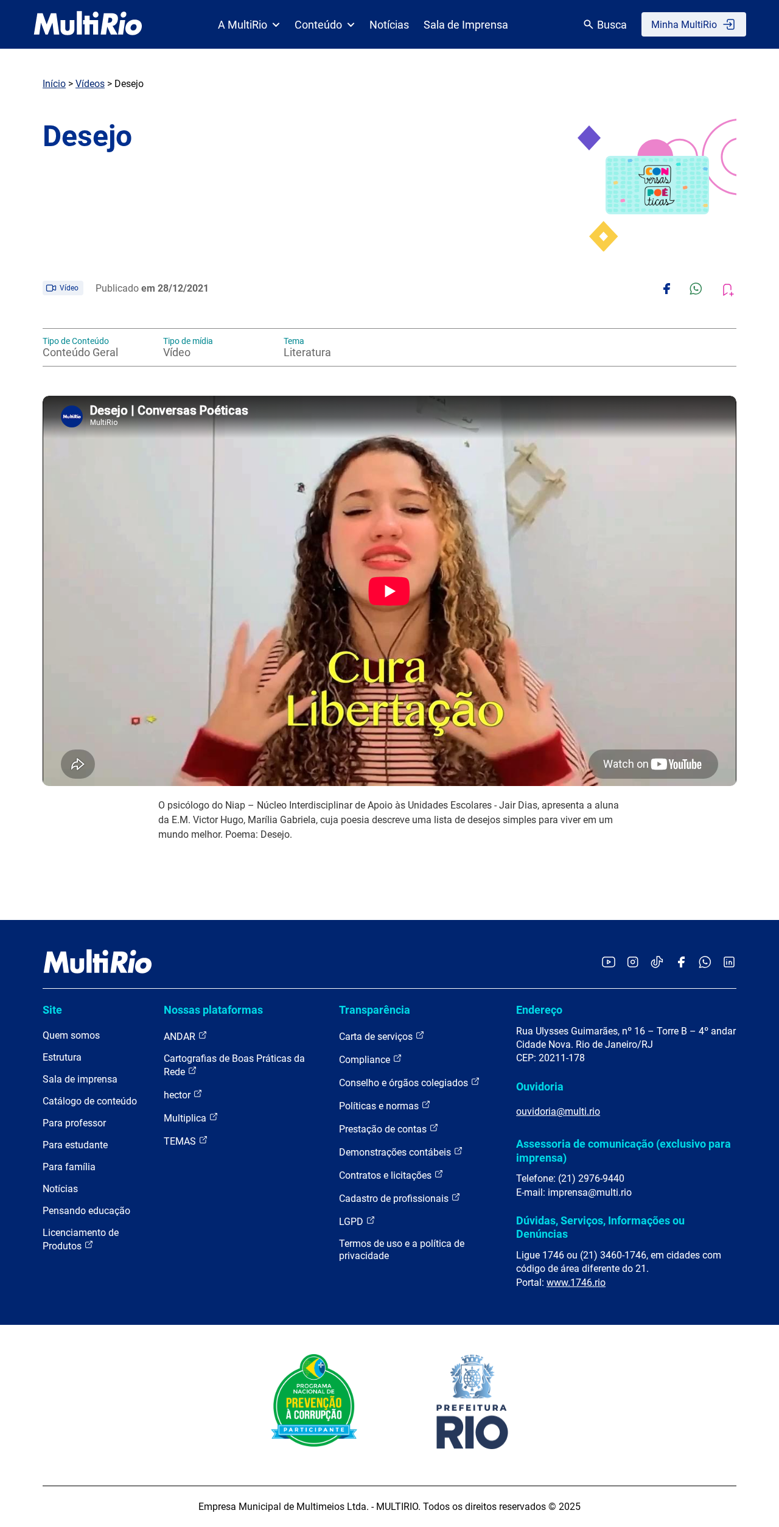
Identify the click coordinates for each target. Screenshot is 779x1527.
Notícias (389, 24)
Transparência (374, 1009)
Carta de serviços (377, 1036)
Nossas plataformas (213, 1009)
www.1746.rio (576, 1282)
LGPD (352, 1221)
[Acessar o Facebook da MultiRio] (681, 963)
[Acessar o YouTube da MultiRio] (608, 963)
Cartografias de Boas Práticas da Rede (234, 1065)
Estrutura (62, 1057)
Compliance (366, 1059)
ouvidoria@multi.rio (558, 1111)
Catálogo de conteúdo (90, 1101)
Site (52, 1009)
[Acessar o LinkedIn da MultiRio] (729, 963)
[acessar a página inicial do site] (88, 24)
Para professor (74, 1123)
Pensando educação (86, 1210)
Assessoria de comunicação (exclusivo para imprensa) (623, 1150)
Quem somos (71, 1035)
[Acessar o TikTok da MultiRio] (657, 963)
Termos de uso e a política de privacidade (401, 1250)
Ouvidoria (540, 1086)
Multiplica (186, 1118)
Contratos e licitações (386, 1175)
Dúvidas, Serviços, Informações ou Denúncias (600, 1227)
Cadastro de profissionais (395, 1198)
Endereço (539, 1009)
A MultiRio (242, 24)
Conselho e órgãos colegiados (404, 1083)
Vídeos (90, 84)
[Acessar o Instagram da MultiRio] (632, 963)
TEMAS (181, 1141)
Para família (69, 1167)
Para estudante (75, 1145)
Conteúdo (318, 24)
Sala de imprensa (80, 1079)
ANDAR (181, 1036)
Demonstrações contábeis (396, 1152)
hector (178, 1095)
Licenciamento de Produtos (81, 1239)
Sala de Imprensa (466, 24)
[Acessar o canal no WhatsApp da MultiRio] (705, 963)
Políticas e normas (380, 1106)
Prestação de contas (384, 1129)
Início (54, 84)
